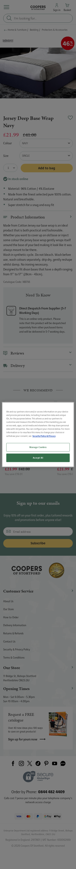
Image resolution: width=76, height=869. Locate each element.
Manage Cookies (38, 447)
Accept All (38, 457)
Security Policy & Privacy (44, 436)
